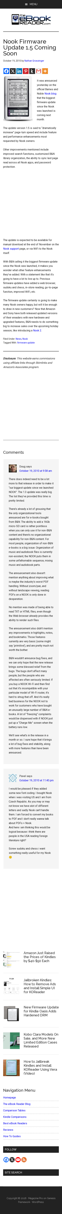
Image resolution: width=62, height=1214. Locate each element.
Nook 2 (37, 330)
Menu (33, 4)
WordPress (38, 1202)
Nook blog (50, 93)
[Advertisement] (31, 204)
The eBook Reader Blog (16, 1104)
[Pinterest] (26, 71)
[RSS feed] (24, 1159)
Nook (25, 339)
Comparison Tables (14, 1110)
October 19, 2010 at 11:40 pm (36, 780)
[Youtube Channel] (18, 1159)
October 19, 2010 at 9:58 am (35, 470)
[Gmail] (38, 71)
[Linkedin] (19, 71)
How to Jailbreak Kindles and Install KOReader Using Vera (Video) (40, 1067)
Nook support (11, 248)
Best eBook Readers (15, 1123)
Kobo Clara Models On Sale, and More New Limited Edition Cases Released (41, 1040)
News (18, 339)
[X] (13, 71)
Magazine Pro (35, 1198)
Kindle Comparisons (14, 1116)
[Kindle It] (32, 71)
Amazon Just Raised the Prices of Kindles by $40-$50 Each (40, 957)
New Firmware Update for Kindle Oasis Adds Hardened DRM (41, 1011)
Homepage (9, 1097)
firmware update (26, 342)
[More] (45, 71)
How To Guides (12, 1136)
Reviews (8, 1129)
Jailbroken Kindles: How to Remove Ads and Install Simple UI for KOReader (40, 986)
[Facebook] (6, 71)
